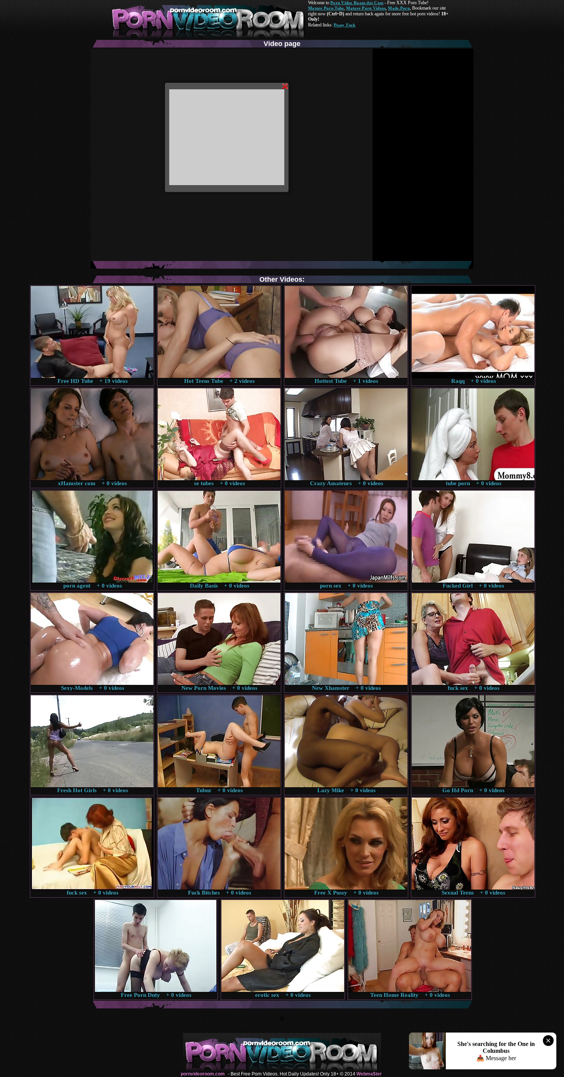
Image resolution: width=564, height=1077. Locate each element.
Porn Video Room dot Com (356, 2)
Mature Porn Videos (366, 8)
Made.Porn (398, 8)
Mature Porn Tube (326, 8)
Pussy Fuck (345, 25)
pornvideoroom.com (203, 1074)
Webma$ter (369, 1074)
